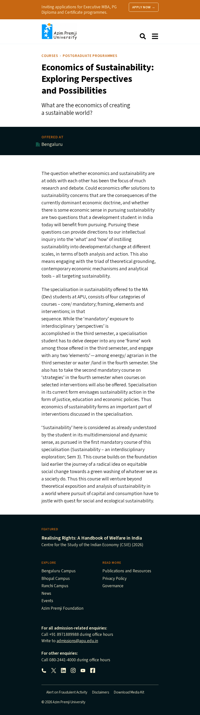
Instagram (73, 670)
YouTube (83, 670)
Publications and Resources (126, 571)
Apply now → (143, 7)
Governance (112, 586)
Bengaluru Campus (58, 571)
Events (47, 601)
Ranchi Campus (54, 586)
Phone (44, 670)
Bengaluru (52, 144)
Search (143, 36)
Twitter (54, 670)
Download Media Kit (129, 692)
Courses (49, 55)
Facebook (93, 670)
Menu (155, 36)
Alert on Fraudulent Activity (66, 692)
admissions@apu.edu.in (77, 641)
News (46, 593)
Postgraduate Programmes (90, 55)
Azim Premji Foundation (62, 608)
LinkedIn (63, 670)
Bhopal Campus (55, 579)
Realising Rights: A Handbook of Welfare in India (91, 538)
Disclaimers (100, 692)
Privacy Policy (114, 579)
